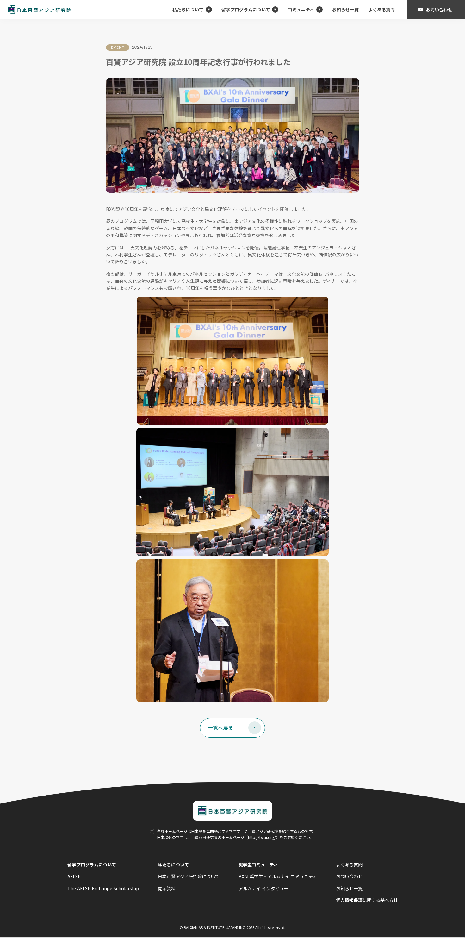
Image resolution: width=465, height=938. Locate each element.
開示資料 (167, 888)
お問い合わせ (349, 876)
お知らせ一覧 (345, 9)
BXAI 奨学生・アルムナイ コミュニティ (278, 876)
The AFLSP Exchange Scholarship (103, 888)
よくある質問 (381, 9)
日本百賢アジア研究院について (189, 876)
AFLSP (74, 876)
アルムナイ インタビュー (263, 888)
